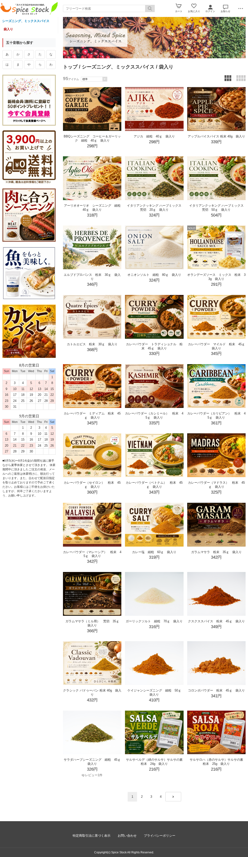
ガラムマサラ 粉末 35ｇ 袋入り (216, 552)
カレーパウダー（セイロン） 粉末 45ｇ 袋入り (92, 485)
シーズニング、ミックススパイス (25, 21)
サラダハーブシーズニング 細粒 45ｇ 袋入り (94, 762)
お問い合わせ (127, 835)
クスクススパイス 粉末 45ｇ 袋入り (216, 621)
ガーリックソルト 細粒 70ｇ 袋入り (154, 621)
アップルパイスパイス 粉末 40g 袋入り (216, 136)
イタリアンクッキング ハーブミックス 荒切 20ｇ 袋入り (156, 207)
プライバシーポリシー (159, 835)
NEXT (173, 796)
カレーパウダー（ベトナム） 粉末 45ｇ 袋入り (154, 485)
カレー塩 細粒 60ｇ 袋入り (154, 552)
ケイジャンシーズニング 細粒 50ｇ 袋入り (155, 692)
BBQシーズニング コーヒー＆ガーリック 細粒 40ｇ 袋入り (92, 138)
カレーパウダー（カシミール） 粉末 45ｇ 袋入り (154, 415)
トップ (70, 66)
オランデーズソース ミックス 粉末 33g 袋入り (216, 277)
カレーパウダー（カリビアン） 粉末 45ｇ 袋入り (216, 415)
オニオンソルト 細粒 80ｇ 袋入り (154, 275)
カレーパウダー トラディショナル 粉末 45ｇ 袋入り (154, 346)
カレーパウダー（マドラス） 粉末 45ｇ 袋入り (216, 485)
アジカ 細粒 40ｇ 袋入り (154, 136)
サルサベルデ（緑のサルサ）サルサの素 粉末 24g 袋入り (156, 762)
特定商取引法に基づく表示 (91, 835)
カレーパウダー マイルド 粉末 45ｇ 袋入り (218, 346)
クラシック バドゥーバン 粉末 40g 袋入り (92, 692)
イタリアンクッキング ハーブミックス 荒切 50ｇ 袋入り (218, 207)
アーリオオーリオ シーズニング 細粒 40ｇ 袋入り (94, 207)
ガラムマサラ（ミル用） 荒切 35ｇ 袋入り (93, 623)
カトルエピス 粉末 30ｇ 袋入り (92, 344)
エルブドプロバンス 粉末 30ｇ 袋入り (92, 277)
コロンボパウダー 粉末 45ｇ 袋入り (216, 690)
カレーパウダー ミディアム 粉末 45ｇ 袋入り (92, 415)
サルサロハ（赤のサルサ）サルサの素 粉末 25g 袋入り (218, 762)
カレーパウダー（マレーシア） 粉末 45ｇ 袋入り (92, 554)
